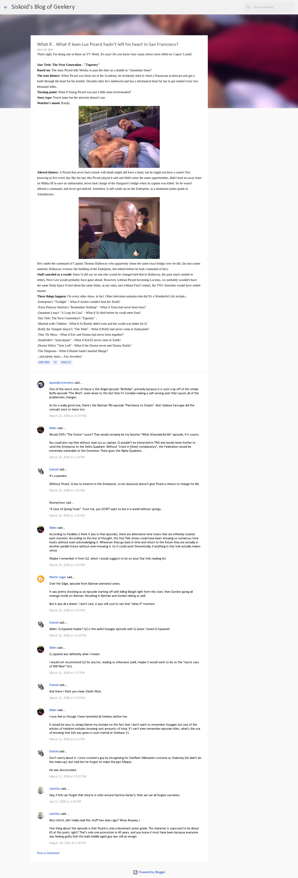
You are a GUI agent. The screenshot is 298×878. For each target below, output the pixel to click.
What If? (66, 362)
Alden (53, 428)
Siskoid (53, 469)
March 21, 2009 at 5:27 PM (67, 673)
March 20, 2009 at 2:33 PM (67, 565)
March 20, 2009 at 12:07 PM (67, 416)
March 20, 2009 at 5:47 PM (67, 610)
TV (55, 362)
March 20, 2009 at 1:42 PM (67, 490)
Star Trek (44, 362)
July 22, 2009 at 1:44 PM (65, 801)
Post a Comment (48, 853)
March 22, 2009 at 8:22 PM (67, 739)
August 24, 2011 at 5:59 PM (67, 843)
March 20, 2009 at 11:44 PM (67, 635)
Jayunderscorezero (61, 383)
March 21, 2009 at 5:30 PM (67, 698)
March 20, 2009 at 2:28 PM (67, 515)
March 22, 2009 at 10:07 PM (67, 776)
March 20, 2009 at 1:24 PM (67, 457)
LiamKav (54, 788)
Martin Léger (57, 577)
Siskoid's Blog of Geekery (43, 7)
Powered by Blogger (151, 872)
